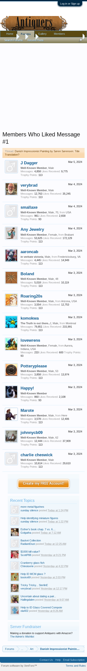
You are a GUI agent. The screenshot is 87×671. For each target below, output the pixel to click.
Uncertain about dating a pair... (38, 596)
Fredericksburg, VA (69, 256)
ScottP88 (26, 555)
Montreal (71, 323)
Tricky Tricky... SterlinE (34, 585)
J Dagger (29, 162)
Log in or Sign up (70, 3)
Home (9, 33)
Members (59, 33)
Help (58, 659)
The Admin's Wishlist (22, 636)
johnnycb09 (32, 432)
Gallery (42, 33)
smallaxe (29, 207)
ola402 (24, 610)
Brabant (69, 234)
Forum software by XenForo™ (19, 665)
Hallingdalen (28, 599)
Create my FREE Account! (43, 484)
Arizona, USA (69, 301)
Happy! (27, 388)
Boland (27, 273)
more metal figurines (32, 506)
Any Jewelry (32, 229)
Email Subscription (74, 659)
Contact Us (46, 659)
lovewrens (30, 340)
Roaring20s (31, 296)
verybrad (29, 185)
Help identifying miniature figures (39, 518)
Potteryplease (34, 366)
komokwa (30, 318)
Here (64, 415)
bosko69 (26, 577)
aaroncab (29, 251)
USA (68, 212)
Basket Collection (31, 540)
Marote (27, 410)
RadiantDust (28, 543)
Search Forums (13, 40)
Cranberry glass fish (32, 562)
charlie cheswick (36, 454)
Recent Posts (36, 40)
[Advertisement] (43, 86)
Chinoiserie (27, 566)
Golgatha (26, 532)
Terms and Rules (76, 665)
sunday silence (29, 510)
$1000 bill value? (30, 551)
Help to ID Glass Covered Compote (41, 607)
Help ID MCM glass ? (33, 573)
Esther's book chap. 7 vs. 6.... (38, 529)
